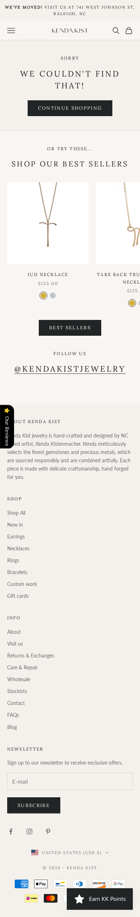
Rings (13, 560)
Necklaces (18, 548)
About (14, 632)
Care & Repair (22, 667)
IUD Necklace (48, 274)
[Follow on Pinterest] (48, 831)
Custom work (22, 584)
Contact (16, 703)
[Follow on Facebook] (10, 831)
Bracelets (17, 572)
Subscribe (34, 805)
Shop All (16, 513)
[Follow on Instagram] (29, 831)
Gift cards (18, 596)
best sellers (70, 328)
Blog (12, 727)
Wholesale (18, 679)
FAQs (13, 715)
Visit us (15, 644)
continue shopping (70, 108)
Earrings (16, 536)
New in (15, 525)
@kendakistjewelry (70, 369)
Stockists (17, 691)
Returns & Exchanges (30, 655)
